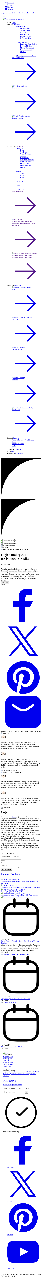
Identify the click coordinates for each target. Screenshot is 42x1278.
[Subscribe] (26, 1092)
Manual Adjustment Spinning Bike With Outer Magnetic (20, 895)
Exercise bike (20, 26)
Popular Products (10, 874)
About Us (19, 181)
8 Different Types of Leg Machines (13, 1047)
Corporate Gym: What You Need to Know (15, 999)
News (18, 185)
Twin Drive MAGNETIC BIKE (12, 891)
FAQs (14, 817)
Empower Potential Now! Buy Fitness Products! (17, 13)
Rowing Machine (22, 42)
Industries (19, 148)
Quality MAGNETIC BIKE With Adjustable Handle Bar (20, 887)
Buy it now (5, 582)
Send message (6, 869)
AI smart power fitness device (26, 56)
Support (18, 171)
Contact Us (20, 189)
